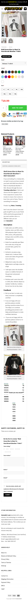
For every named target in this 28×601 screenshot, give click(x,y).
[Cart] (25, 8)
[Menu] (2, 9)
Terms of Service (6, 562)
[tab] (14, 162)
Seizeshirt (9, 221)
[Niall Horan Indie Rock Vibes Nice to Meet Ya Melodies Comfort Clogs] (7, 140)
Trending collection (10, 190)
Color (3, 68)
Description (6, 162)
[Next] (24, 24)
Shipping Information (7, 579)
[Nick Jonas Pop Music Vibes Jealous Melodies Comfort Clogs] (20, 140)
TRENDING (4, 47)
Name (6, 469)
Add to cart (17, 108)
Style (3, 60)
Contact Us (4, 576)
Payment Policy (5, 582)
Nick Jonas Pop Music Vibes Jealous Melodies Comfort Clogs (20, 150)
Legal (2, 589)
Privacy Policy (5, 559)
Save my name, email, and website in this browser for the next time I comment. (14, 488)
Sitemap (3, 566)
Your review (7, 455)
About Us (4, 553)
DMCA (3, 585)
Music (10, 47)
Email (6, 478)
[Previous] (3, 24)
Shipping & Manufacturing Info (11, 166)
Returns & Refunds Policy (8, 556)
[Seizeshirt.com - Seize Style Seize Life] (13, 8)
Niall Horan (5, 124)
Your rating (7, 446)
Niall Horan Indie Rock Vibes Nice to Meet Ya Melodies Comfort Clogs (7, 150)
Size (2, 85)
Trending (18, 205)
